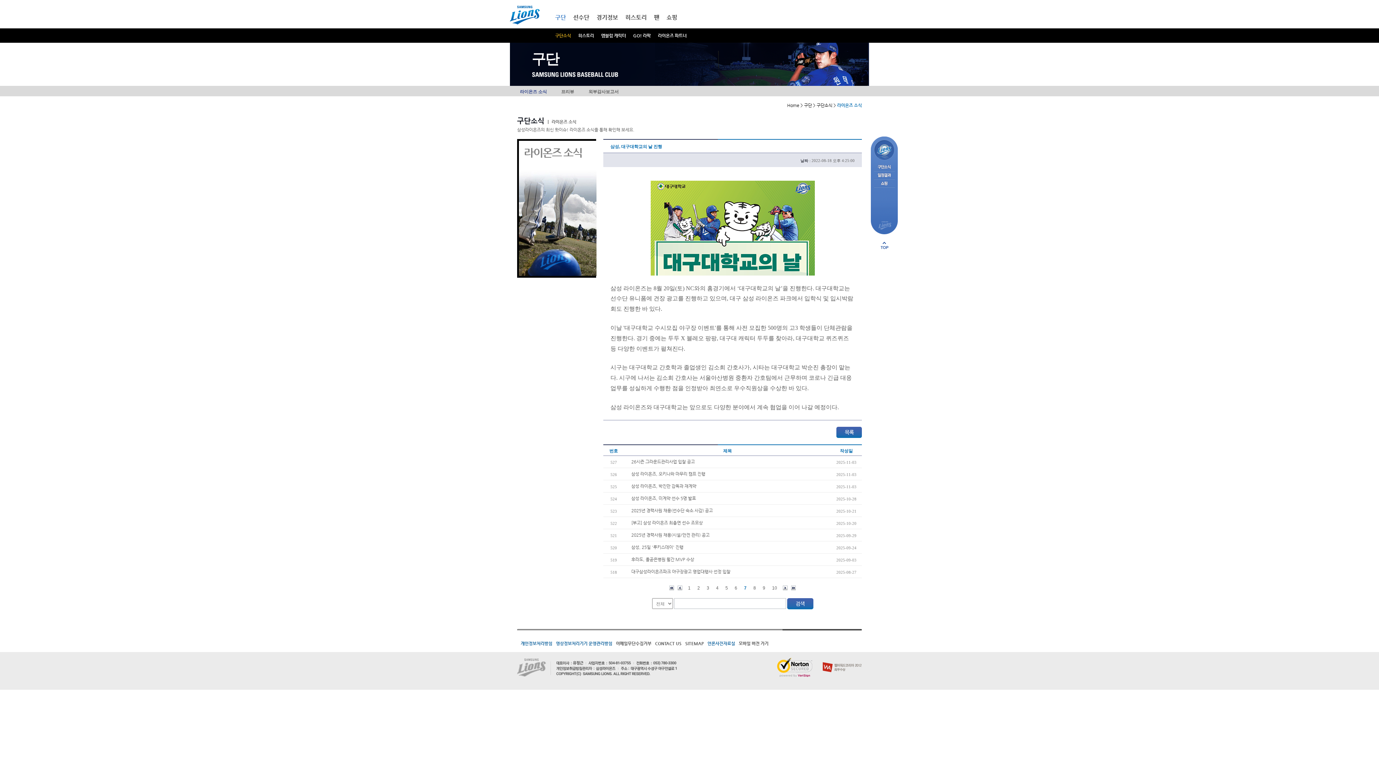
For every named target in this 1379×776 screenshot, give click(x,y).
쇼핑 (672, 17)
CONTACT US (668, 643)
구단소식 (563, 35)
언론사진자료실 (721, 643)
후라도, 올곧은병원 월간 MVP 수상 (662, 559)
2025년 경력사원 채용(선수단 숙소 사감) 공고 (672, 510)
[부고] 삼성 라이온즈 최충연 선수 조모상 (667, 522)
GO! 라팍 (642, 35)
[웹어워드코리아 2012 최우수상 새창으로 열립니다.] (842, 660)
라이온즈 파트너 (672, 35)
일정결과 (884, 175)
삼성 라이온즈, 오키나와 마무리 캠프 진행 (668, 473)
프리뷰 (567, 91)
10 (774, 588)
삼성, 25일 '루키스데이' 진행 (657, 547)
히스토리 (586, 35)
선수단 (581, 17)
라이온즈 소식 (533, 91)
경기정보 (607, 17)
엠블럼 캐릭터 (613, 35)
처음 (672, 588)
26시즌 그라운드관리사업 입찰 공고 (663, 461)
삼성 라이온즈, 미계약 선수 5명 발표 (663, 498)
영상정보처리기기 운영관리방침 (584, 643)
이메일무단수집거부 (633, 643)
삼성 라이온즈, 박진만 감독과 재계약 (663, 486)
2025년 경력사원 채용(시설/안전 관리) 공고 (670, 534)
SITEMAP (694, 643)
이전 (680, 588)
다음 (785, 588)
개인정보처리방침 (536, 643)
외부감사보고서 (604, 91)
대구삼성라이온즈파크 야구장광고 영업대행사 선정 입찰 (680, 571)
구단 (560, 17)
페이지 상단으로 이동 (884, 245)
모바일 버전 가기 (754, 643)
